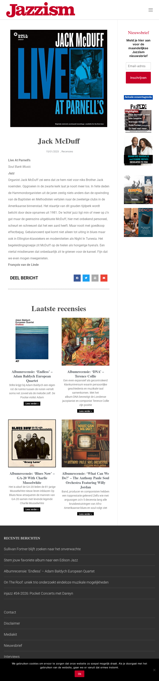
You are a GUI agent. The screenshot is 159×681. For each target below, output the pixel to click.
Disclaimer (12, 623)
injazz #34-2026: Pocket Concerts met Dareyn (38, 593)
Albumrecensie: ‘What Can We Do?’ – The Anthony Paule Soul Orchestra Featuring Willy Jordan (85, 480)
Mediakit (10, 634)
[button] (77, 278)
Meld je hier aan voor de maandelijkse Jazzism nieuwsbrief (138, 48)
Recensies (67, 151)
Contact (10, 612)
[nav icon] (151, 10)
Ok (79, 673)
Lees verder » (32, 403)
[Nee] (154, 670)
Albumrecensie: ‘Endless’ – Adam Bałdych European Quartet (32, 376)
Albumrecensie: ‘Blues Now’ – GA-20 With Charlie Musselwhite (32, 478)
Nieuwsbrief (13, 645)
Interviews (12, 657)
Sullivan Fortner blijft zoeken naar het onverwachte (42, 549)
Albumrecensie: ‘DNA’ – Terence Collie (85, 374)
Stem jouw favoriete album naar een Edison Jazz (41, 560)
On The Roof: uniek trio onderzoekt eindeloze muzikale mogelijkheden (56, 582)
